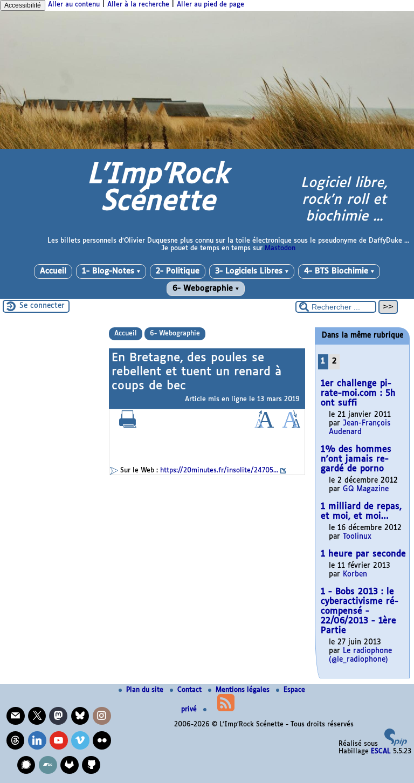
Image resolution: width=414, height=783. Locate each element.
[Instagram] (102, 716)
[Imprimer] (127, 426)
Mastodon (280, 248)
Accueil (53, 271)
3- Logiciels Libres (251, 271)
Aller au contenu (74, 5)
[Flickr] (102, 740)
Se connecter (42, 306)
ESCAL (381, 751)
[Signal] (26, 765)
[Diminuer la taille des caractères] (291, 426)
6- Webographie (205, 288)
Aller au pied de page (210, 5)
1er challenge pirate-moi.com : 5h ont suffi (358, 393)
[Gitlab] (69, 765)
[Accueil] (207, 147)
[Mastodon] (58, 716)
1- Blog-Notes (111, 271)
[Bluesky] (80, 716)
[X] (37, 716)
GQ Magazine (366, 489)
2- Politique (177, 271)
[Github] (91, 765)
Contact (190, 690)
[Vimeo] (80, 740)
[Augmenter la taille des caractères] (264, 426)
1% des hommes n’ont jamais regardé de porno (356, 459)
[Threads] (15, 740)
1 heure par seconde (363, 554)
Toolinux (357, 536)
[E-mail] (15, 716)
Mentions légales (244, 690)
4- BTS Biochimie (339, 271)
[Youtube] (59, 740)
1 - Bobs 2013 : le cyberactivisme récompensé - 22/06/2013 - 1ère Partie (359, 611)
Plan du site (145, 690)
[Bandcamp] (48, 765)
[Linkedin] (37, 740)
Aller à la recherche (138, 5)
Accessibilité (22, 5)
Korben (355, 574)
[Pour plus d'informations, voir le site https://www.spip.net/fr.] (395, 744)
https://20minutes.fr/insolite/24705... (219, 471)
